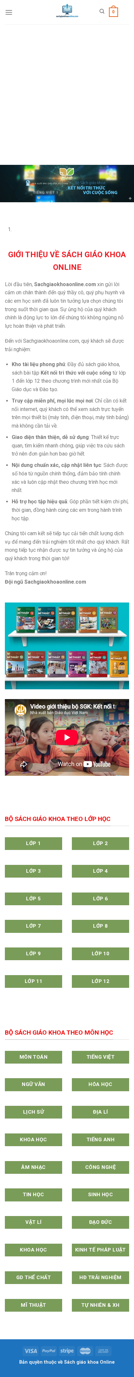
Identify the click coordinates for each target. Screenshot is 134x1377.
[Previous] (6, 208)
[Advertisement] (67, 95)
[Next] (24, 208)
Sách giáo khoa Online (89, 1362)
